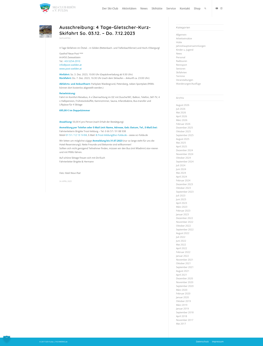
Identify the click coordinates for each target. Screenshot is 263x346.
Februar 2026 (183, 123)
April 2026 (181, 116)
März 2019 (181, 304)
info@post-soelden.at (70, 64)
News (179, 53)
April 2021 (181, 274)
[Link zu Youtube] (216, 8)
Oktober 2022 (183, 225)
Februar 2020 (183, 293)
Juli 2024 (180, 165)
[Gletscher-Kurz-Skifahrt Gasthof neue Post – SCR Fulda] (45, 31)
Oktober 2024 (183, 157)
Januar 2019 (182, 308)
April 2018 (181, 316)
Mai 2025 (181, 142)
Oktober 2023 (183, 187)
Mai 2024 (181, 172)
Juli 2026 (180, 108)
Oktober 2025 (183, 131)
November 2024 (184, 154)
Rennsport (181, 64)
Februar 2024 (183, 180)
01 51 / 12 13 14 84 (76, 135)
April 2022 (181, 248)
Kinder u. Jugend (184, 49)
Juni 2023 (181, 199)
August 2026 (182, 104)
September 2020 (185, 285)
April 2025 (181, 146)
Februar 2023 (183, 210)
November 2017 (184, 319)
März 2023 (181, 206)
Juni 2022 (181, 240)
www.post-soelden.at (70, 68)
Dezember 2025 (184, 127)
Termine (180, 76)
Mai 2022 (181, 244)
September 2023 (185, 191)
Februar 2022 (183, 252)
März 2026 (181, 120)
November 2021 (184, 259)
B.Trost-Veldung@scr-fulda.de (111, 135)
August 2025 (182, 138)
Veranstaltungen (184, 79)
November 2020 (184, 282)
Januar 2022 (182, 255)
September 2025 (185, 135)
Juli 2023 (180, 195)
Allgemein (181, 34)
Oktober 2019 (183, 301)
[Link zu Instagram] (221, 8)
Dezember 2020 (184, 278)
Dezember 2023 (184, 184)
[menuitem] (110, 8)
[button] (6, 339)
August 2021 (182, 270)
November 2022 (184, 221)
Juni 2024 (181, 169)
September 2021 (185, 267)
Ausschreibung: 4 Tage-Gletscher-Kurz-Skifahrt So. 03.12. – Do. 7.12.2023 (105, 30)
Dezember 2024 (184, 150)
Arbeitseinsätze (184, 38)
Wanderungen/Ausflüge (188, 83)
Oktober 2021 (183, 263)
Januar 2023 (182, 214)
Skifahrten (64, 38)
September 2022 (185, 229)
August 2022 (182, 233)
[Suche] (205, 8)
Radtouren (181, 60)
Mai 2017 (181, 323)
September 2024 (185, 161)
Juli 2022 (180, 236)
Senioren (180, 68)
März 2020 (181, 289)
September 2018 (185, 312)
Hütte (179, 42)
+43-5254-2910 (72, 61)
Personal (180, 57)
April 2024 (181, 176)
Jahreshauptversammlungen (191, 45)
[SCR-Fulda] (57, 8)
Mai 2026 (181, 112)
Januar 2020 (182, 297)
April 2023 (181, 202)
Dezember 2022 (184, 218)
